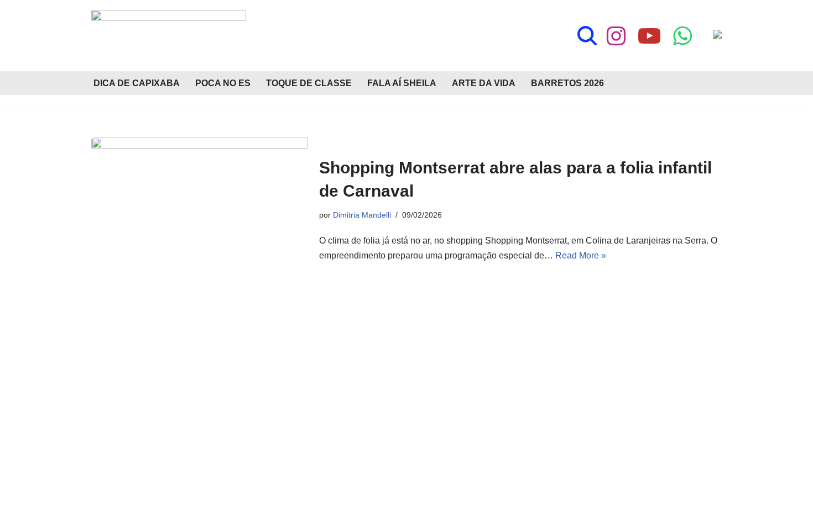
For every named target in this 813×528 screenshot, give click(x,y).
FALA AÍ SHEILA (401, 83)
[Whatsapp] (682, 36)
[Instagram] (616, 36)
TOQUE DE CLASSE (309, 83)
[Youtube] (649, 36)
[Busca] (587, 35)
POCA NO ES (223, 83)
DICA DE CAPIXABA (136, 83)
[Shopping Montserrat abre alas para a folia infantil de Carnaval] (199, 210)
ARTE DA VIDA (483, 83)
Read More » (580, 255)
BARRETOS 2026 (567, 83)
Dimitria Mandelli (362, 214)
